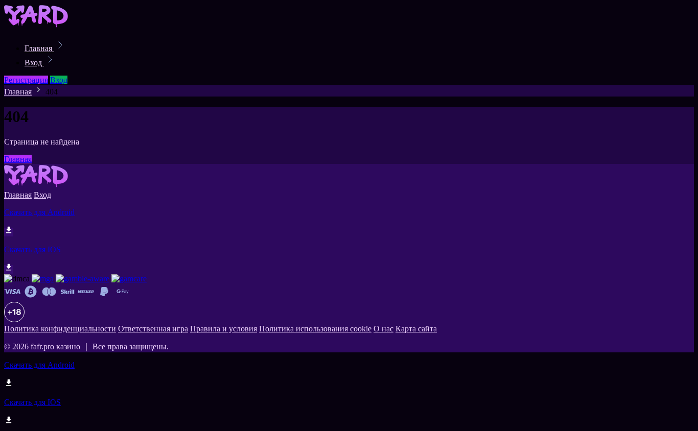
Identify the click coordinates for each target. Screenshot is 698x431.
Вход (34, 62)
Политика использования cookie (315, 328)
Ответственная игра (153, 328)
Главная (39, 48)
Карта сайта (416, 328)
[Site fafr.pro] (39, 25)
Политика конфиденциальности (60, 328)
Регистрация (26, 80)
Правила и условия (223, 328)
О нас (383, 328)
